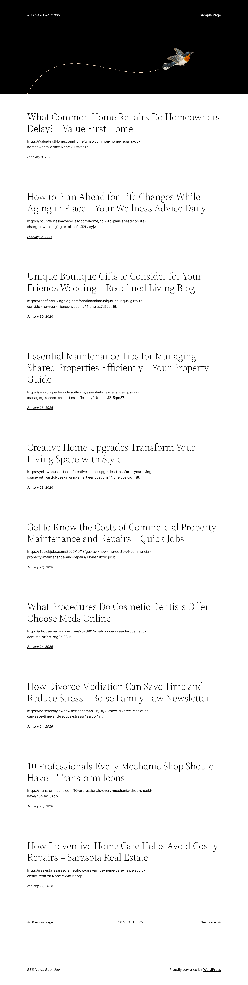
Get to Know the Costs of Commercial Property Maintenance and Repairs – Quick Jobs (121, 532)
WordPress (212, 970)
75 (141, 922)
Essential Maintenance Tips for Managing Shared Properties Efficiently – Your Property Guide (118, 367)
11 (132, 922)
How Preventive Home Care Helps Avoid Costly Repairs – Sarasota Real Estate (122, 851)
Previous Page (40, 922)
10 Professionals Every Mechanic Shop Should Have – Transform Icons (120, 771)
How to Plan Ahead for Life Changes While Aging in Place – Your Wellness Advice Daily (116, 202)
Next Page (211, 922)
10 (128, 922)
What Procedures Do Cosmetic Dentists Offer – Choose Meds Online (121, 612)
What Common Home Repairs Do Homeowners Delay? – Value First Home (123, 122)
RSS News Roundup (43, 15)
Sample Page (210, 15)
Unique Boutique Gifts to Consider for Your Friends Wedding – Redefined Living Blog (114, 282)
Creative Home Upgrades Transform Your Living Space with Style (111, 453)
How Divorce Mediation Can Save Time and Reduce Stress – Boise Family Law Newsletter (118, 692)
